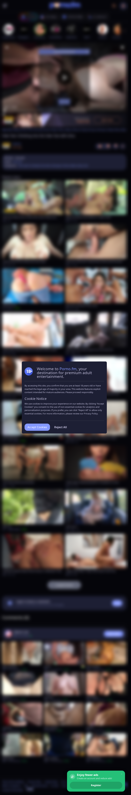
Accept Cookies (37, 427)
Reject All (60, 427)
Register (96, 785)
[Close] (122, 774)
